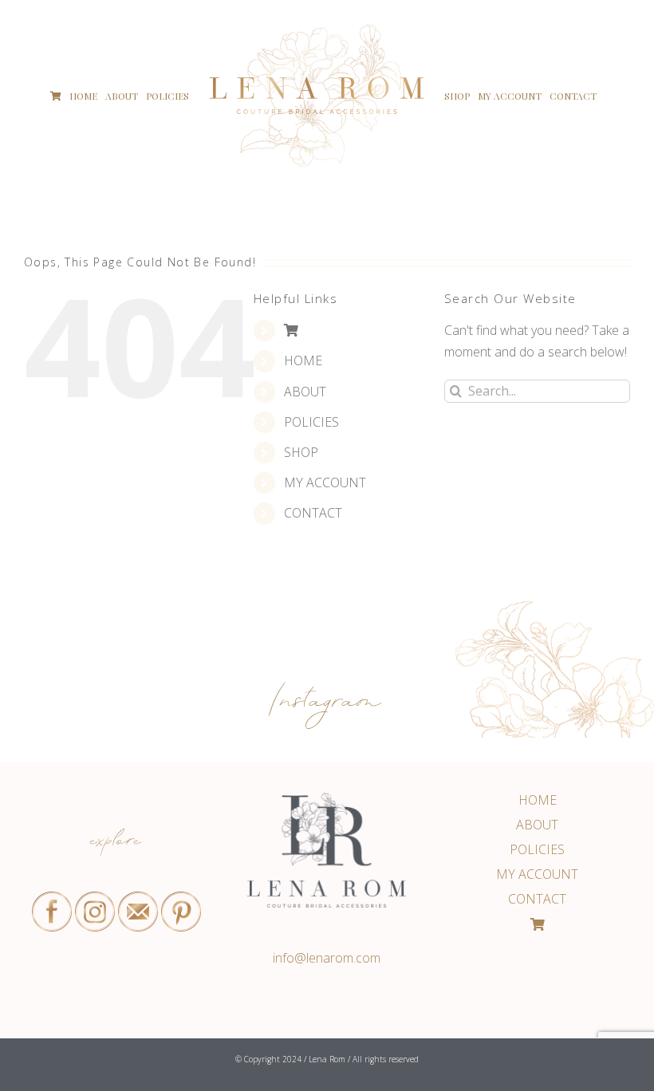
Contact (537, 899)
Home (537, 800)
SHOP (301, 452)
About (537, 824)
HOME (303, 360)
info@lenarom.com (326, 958)
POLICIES (311, 422)
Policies (537, 849)
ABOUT (305, 391)
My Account (537, 874)
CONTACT (313, 513)
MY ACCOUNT (325, 482)
